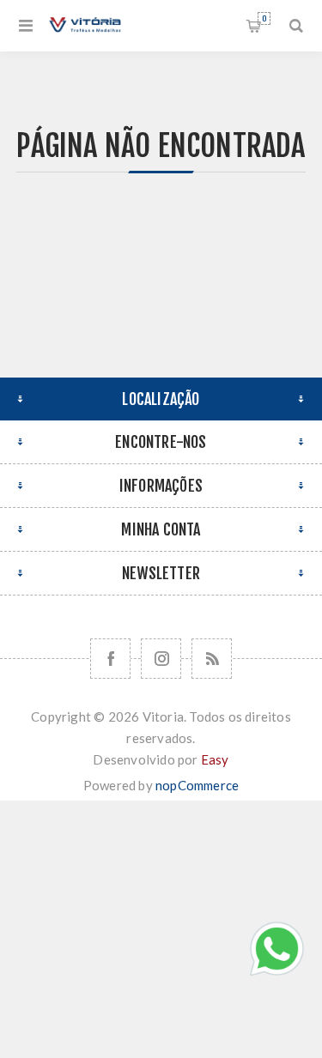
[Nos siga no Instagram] (161, 658)
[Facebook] (110, 658)
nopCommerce (197, 785)
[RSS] (211, 658)
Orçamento (264, 18)
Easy (215, 759)
